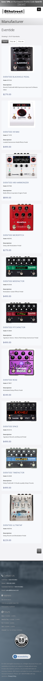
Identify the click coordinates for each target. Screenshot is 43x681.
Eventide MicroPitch (13, 235)
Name (5, 41)
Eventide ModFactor (13, 281)
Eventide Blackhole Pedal (16, 77)
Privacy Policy (12, 676)
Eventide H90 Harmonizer (16, 183)
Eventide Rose (10, 380)
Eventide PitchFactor (14, 327)
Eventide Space (10, 427)
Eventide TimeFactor (13, 473)
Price (12, 41)
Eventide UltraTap (12, 525)
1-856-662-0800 (10, 583)
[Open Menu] (39, 9)
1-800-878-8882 (12, 580)
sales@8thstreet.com (12, 590)
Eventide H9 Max (11, 132)
